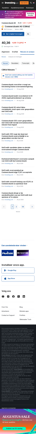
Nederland (30, 8)
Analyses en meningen (15, 57)
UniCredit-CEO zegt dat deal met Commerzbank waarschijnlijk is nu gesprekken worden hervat (15, 136)
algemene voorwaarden (9, 408)
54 (23, 207)
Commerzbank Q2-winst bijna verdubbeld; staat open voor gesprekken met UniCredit (18, 109)
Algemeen (6, 52)
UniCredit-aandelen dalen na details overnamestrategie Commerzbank (16, 148)
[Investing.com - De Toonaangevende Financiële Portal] (11, 3)
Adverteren (5, 311)
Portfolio (22, 315)
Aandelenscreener (17, 8)
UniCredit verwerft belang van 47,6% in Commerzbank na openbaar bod (17, 183)
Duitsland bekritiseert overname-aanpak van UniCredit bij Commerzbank (18, 160)
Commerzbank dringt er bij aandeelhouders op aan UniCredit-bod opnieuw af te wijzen (17, 195)
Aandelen (5, 8)
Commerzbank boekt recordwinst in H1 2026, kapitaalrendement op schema (17, 97)
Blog (21, 307)
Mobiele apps (24, 311)
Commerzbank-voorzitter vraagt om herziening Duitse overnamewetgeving (17, 86)
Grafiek (15, 52)
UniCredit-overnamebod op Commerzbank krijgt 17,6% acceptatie (17, 171)
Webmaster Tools (25, 319)
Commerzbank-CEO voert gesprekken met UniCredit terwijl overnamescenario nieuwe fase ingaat (18, 123)
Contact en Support (8, 315)
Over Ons (5, 307)
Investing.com (9, 89)
